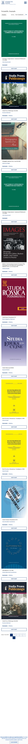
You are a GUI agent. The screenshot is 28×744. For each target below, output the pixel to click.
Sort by (12, 14)
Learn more (19, 739)
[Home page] (8, 3)
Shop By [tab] (4, 14)
